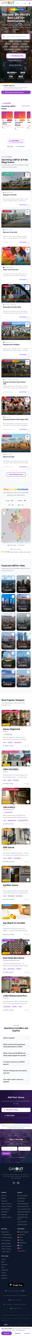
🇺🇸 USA (19, 1248)
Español (11, 1324)
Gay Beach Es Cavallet (14, 922)
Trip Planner (6, 1240)
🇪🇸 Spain (20, 1237)
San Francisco (9, 49)
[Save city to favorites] (13, 577)
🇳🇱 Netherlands (21, 1242)
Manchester (14, 46)
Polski (10, 1326)
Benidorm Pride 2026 (10, 232)
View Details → (23, 204)
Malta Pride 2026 (8, 457)
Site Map (4, 1214)
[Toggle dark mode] (25, 3)
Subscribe (6, 1153)
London (7, 44)
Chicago (26, 41)
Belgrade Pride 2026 (9, 195)
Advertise (4, 1201)
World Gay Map (5, 1243)
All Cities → (4, 1278)
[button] (16, 519)
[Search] (21, 3)
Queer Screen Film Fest (10, 270)
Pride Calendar (7, 1237)
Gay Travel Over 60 (23, 1206)
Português (5, 1326)
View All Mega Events (16, 474)
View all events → (26, 106)
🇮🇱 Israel (19, 1245)
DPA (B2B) (4, 1212)
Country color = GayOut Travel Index (20, 552)
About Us (4, 1195)
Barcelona (15, 44)
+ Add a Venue (5, 1251)
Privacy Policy (5, 1209)
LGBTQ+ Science (6, 1249)
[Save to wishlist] (28, 205)
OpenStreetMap (20, 542)
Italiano (26, 1324)
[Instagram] (18, 1183)
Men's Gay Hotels (22, 1195)
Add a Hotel (10, 1115)
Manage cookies (6, 1217)
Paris (2, 1267)
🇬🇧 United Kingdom (23, 1232)
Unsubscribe (21, 1157)
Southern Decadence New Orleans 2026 (14, 383)
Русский (19, 1326)
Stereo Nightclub (11, 729)
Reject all (17, 1333)
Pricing (3, 1198)
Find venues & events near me (14, 92)
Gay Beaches (21, 1198)
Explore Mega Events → (16, 60)
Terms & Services (6, 1203)
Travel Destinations (22, 1203)
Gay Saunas (20, 1201)
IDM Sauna (8, 847)
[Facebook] (13, 1183)
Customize (27, 1333)
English (6, 1324)
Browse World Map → (16, 65)
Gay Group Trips (22, 1221)
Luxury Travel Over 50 (23, 1209)
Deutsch (21, 1324)
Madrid (5, 46)
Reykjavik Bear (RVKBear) (11, 344)
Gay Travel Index (6, 1246)
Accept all (6, 1333)
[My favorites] (17, 3)
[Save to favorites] (28, 723)
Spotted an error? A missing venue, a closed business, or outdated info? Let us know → (16, 1126)
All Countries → (21, 1251)
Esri (29, 542)
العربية (28, 1326)
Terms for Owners (6, 1206)
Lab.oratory (9, 807)
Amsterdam (4, 1270)
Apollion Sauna (10, 885)
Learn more (22, 1330)
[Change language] (29, 3)
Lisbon (25, 49)
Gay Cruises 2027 (22, 1214)
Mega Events (5, 1232)
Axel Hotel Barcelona (13, 957)
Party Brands (7, 1234)
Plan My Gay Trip (17, 56)
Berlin (11, 41)
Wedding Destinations (23, 1212)
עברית (24, 1326)
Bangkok (24, 44)
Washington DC (24, 46)
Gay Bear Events (22, 1224)
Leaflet (12, 542)
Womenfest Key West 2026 (12, 307)
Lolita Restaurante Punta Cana (16, 997)
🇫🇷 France (20, 1240)
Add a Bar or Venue (12, 1110)
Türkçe (14, 1326)
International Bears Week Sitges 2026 (15, 419)
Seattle (17, 49)
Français (16, 1324)
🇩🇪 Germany (21, 1234)
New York (18, 41)
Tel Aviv (3, 1272)
